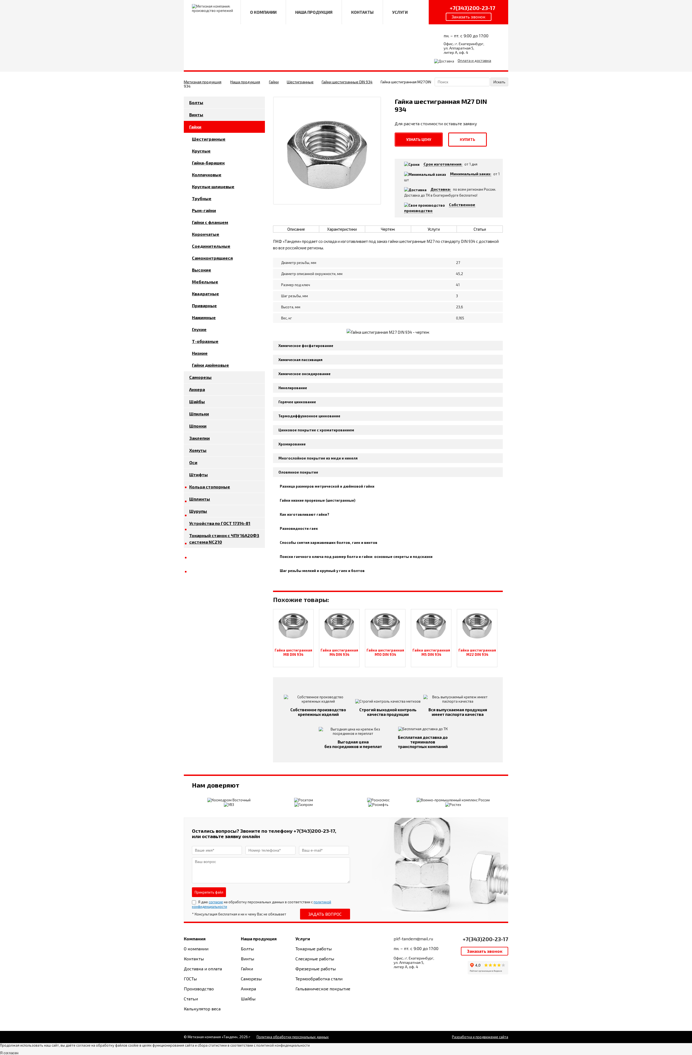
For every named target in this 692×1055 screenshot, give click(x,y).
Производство (199, 988)
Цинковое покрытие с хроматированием (316, 430)
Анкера (197, 389)
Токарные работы (313, 948)
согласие (216, 902)
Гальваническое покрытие (322, 988)
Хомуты (198, 450)
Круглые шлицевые (213, 186)
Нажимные (204, 317)
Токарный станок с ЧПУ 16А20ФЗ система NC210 (224, 538)
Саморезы (200, 377)
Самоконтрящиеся (212, 257)
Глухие (199, 329)
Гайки (274, 82)
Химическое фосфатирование (305, 345)
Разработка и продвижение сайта (480, 1037)
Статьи (480, 229)
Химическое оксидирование (304, 374)
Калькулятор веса (202, 1008)
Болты (196, 102)
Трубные (201, 198)
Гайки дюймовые (210, 365)
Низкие (200, 353)
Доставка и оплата (203, 968)
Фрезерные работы (315, 968)
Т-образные (205, 341)
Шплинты (199, 498)
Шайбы (197, 401)
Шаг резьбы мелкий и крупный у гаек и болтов (322, 570)
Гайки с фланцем (210, 222)
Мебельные (205, 281)
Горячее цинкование (297, 402)
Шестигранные (300, 82)
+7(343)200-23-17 (485, 939)
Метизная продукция (202, 82)
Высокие (201, 269)
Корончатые (205, 234)
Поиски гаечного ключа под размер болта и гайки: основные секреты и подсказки (356, 556)
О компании (196, 948)
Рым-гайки (204, 210)
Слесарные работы (314, 958)
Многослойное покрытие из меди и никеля (318, 458)
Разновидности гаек (299, 528)
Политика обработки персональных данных (293, 1037)
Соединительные (211, 246)
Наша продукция (245, 82)
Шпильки (199, 413)
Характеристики (342, 229)
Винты (196, 114)
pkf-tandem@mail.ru (413, 938)
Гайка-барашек (208, 162)
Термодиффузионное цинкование (309, 416)
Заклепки (199, 438)
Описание (296, 229)
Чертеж (388, 229)
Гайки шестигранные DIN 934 (347, 82)
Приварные (204, 305)
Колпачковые (206, 174)
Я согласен (9, 1053)
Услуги (434, 229)
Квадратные (205, 293)
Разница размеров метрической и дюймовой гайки (327, 486)
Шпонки (198, 425)
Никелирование (292, 388)
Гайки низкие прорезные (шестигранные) (317, 500)
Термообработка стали (318, 978)
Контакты (194, 958)
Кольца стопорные (209, 486)
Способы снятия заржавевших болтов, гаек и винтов (328, 542)
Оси (193, 462)
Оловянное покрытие (298, 472)
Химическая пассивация (300, 360)
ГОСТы (190, 978)
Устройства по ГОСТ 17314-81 (219, 523)
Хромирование (292, 444)
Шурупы (198, 511)
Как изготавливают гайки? (304, 514)
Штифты (198, 474)
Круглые (201, 150)
